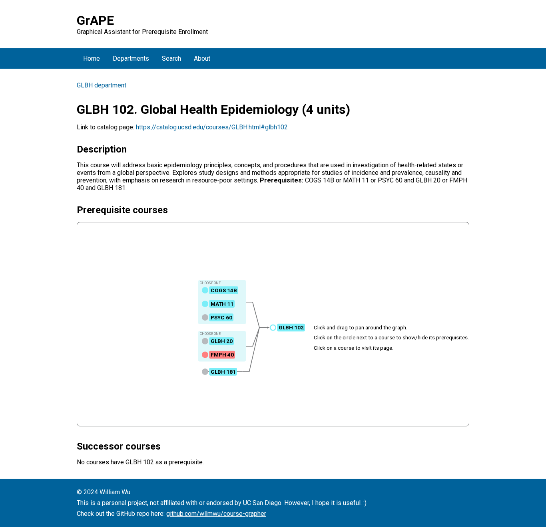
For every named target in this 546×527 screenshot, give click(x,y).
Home (91, 58)
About (202, 58)
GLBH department (101, 85)
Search (171, 58)
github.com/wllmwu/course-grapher (216, 513)
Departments (131, 58)
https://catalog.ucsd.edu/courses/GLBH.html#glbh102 (212, 127)
